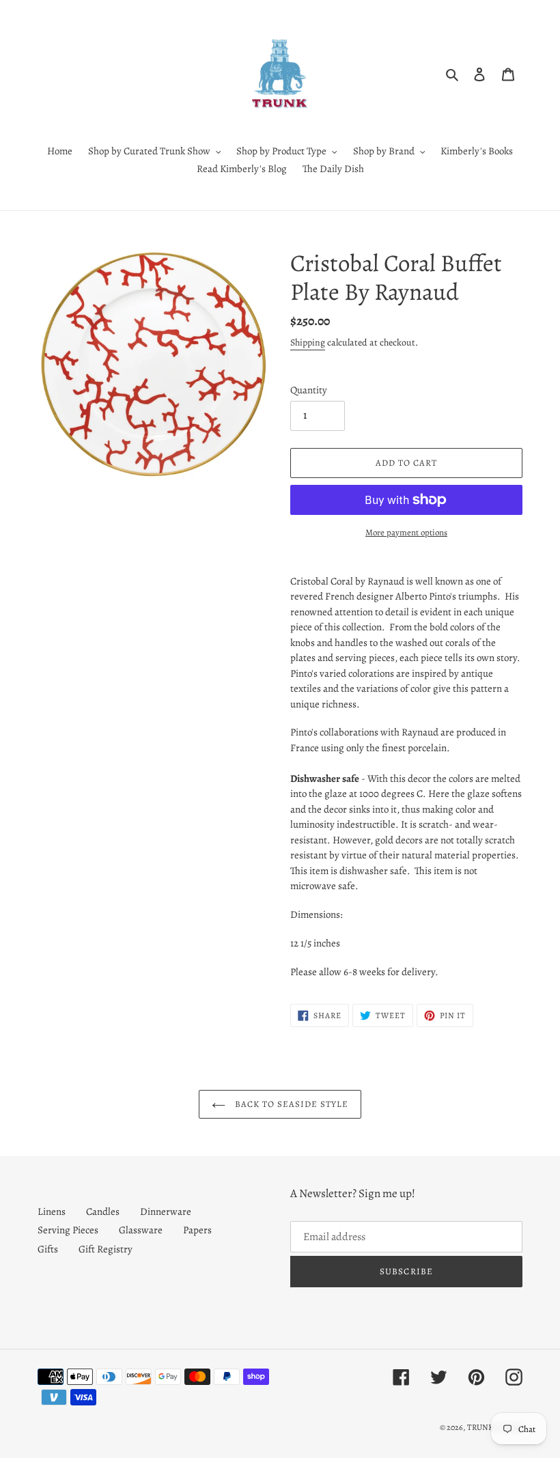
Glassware (141, 1230)
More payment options (406, 532)
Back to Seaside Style (290, 1104)
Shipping (307, 342)
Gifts (48, 1249)
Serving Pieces (68, 1230)
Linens (52, 1211)
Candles (103, 1211)
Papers (197, 1230)
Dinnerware (165, 1211)
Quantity (308, 390)
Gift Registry (105, 1249)
